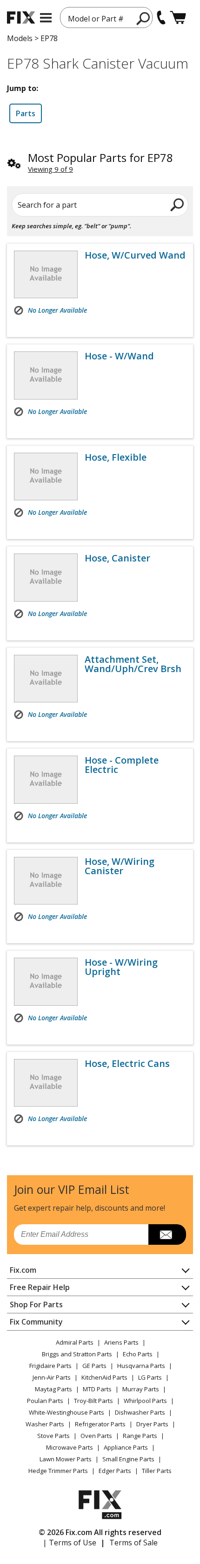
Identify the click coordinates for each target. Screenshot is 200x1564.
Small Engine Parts (128, 1459)
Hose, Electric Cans (127, 1063)
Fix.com (23, 1270)
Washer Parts (45, 1424)
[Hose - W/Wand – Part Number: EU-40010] (46, 375)
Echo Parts (138, 1354)
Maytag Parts (53, 1389)
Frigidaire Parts (50, 1365)
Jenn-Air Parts (52, 1377)
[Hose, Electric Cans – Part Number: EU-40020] (46, 1083)
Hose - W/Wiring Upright (121, 967)
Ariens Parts (121, 1342)
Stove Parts (53, 1435)
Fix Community (36, 1322)
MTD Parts (97, 1389)
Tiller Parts (157, 1470)
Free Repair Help (40, 1287)
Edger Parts (115, 1470)
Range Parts (140, 1435)
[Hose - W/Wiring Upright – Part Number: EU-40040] (46, 981)
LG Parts (150, 1377)
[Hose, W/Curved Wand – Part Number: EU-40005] (46, 274)
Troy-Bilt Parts (93, 1400)
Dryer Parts (152, 1424)
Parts (25, 113)
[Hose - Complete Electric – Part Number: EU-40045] (46, 779)
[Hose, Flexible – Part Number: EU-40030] (46, 476)
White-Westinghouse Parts (66, 1412)
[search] (143, 18)
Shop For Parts (36, 1304)
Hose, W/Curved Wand (135, 255)
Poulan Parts (45, 1400)
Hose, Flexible (116, 457)
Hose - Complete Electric (122, 765)
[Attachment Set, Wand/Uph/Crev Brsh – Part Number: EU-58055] (46, 678)
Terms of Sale (133, 1542)
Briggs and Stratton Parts (77, 1354)
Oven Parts (96, 1435)
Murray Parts (140, 1389)
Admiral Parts (74, 1342)
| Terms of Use (69, 1542)
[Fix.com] (21, 17)
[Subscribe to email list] (167, 1234)
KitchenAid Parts (104, 1377)
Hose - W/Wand (119, 356)
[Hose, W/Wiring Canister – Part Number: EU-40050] (46, 881)
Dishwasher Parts (140, 1412)
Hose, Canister (117, 558)
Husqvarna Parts (141, 1365)
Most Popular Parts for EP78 (100, 157)
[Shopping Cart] (178, 17)
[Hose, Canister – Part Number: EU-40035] (46, 577)
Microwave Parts (69, 1447)
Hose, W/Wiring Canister (119, 866)
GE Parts (94, 1365)
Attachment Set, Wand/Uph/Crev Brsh (133, 664)
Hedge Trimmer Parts (58, 1470)
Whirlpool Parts (145, 1400)
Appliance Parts (126, 1447)
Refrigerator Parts (100, 1424)
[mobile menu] (46, 17)
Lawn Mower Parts (66, 1459)
